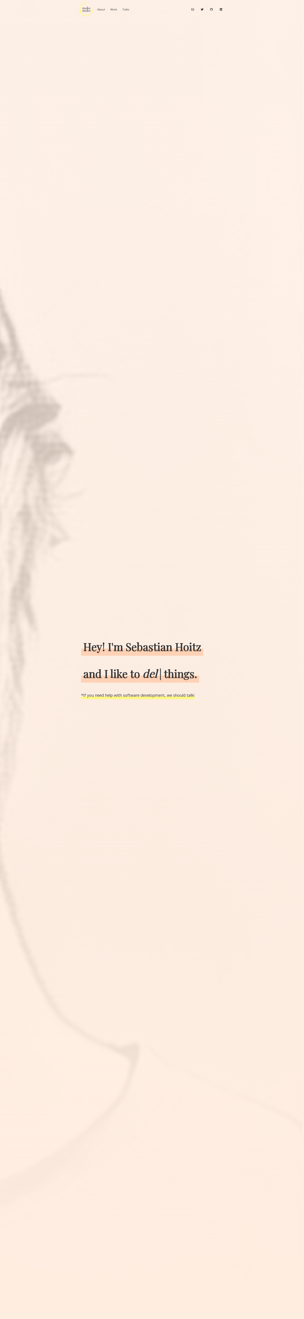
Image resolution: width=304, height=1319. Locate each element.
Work (113, 9)
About (101, 9)
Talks (125, 9)
